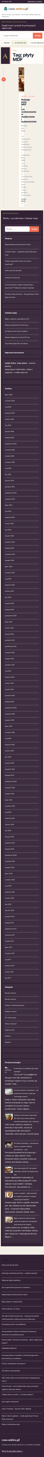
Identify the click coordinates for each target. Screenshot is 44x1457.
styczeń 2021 (9, 689)
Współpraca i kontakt (35, 1)
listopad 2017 (9, 923)
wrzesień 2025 (10, 450)
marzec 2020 (9, 751)
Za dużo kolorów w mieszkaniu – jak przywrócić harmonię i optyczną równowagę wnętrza (26, 1093)
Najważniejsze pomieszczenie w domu (18, 244)
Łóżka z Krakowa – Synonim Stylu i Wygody (16, 1409)
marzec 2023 (9, 591)
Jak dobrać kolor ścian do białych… (17, 331)
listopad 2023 (9, 548)
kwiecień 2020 (10, 744)
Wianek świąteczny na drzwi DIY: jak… (18, 337)
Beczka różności (10, 993)
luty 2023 (8, 597)
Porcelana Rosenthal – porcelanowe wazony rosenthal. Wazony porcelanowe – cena (26, 1146)
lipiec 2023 (8, 566)
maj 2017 (8, 959)
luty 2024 (8, 530)
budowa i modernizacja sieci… (15, 1005)
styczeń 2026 (9, 431)
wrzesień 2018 (10, 861)
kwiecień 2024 (10, 517)
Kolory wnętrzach (11, 1024)
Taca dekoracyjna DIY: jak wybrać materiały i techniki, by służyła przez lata (26, 1171)
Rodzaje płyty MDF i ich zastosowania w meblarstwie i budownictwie (29, 110)
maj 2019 (8, 812)
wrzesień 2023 (10, 554)
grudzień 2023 (10, 542)
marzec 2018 (9, 898)
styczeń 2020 (9, 763)
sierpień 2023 (9, 560)
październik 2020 (11, 708)
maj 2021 (8, 671)
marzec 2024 (9, 523)
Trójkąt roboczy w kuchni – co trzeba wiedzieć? (17, 1394)
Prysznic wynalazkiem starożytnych (13, 1363)
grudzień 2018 (10, 843)
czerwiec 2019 (10, 806)
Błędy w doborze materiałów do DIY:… (18, 319)
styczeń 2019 (9, 837)
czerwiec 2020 (10, 732)
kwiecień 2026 (10, 413)
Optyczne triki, (10, 1030)
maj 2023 (8, 579)
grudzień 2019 (10, 769)
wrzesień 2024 (10, 499)
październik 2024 (11, 493)
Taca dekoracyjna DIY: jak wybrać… (17, 343)
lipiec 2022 (8, 622)
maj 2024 (8, 511)
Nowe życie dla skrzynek (13, 270)
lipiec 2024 (8, 505)
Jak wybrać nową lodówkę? (11, 1371)
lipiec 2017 (8, 947)
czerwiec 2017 (10, 953)
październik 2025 (11, 444)
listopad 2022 (9, 609)
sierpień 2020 (9, 720)
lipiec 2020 (8, 726)
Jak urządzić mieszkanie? (10, 1401)
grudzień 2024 (10, 487)
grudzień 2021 (10, 640)
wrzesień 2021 (10, 652)
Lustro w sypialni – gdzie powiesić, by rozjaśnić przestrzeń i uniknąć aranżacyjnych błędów (25, 1196)
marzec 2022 (9, 628)
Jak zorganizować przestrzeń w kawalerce (16, 1287)
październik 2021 (11, 646)
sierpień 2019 (9, 794)
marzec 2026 (9, 419)
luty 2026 (8, 425)
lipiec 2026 (8, 395)
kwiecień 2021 (10, 677)
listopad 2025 (9, 437)
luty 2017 (8, 978)
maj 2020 (8, 738)
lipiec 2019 (8, 800)
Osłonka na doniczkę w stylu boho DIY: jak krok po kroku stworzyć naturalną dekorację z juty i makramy (26, 1118)
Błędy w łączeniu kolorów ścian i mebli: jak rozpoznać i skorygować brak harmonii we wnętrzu (25, 1221)
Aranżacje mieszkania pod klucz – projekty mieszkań (19, 1273)
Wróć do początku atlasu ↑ (12, 1451)
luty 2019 (8, 830)
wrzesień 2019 (10, 787)
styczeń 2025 (9, 480)
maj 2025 (8, 468)
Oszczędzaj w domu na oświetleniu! (14, 1324)
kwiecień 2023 (10, 585)
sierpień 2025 (9, 456)
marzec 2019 (9, 824)
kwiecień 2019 (10, 818)
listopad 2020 (9, 701)
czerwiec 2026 (10, 401)
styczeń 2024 (9, 536)
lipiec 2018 (8, 873)
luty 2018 (8, 904)
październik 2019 (11, 781)
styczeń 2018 (9, 910)
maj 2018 (8, 886)
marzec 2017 (9, 972)
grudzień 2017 (10, 916)
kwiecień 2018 (10, 892)
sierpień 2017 (9, 941)
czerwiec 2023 (10, 572)
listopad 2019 (9, 775)
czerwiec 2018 (10, 880)
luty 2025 (8, 474)
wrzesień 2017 (10, 935)
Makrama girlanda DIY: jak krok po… (17, 325)
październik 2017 (11, 929)
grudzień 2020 (10, 695)
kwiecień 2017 (10, 965)
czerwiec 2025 (10, 462)
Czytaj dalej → (23, 201)
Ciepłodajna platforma (9, 1348)
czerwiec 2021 (10, 665)
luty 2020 (8, 757)
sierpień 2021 (9, 658)
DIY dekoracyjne (20, 43)
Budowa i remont (10, 1011)
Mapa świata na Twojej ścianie (12, 1302)
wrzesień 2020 (10, 714)
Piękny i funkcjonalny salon (11, 1424)
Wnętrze (7, 43)
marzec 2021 (9, 683)
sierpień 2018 (9, 867)
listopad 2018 (9, 849)
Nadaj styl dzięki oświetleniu (11, 1280)
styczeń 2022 (9, 634)
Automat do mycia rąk (12, 277)
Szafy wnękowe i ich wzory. (11, 1309)
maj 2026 (8, 407)
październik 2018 (11, 855)
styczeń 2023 (9, 603)
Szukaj (37, 36)
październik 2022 (11, 615)
